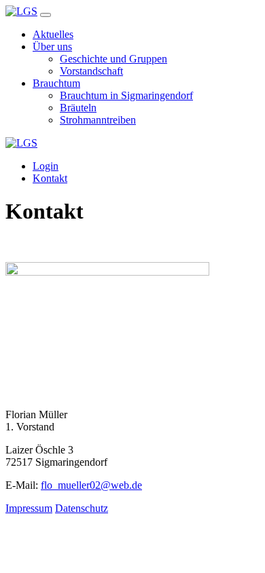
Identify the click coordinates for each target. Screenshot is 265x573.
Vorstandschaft (91, 71)
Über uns (52, 46)
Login (45, 166)
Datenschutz (81, 508)
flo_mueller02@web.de (91, 485)
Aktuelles (53, 34)
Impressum (28, 508)
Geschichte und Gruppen (113, 58)
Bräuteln (78, 107)
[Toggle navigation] (45, 15)
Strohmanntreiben (98, 120)
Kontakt (50, 178)
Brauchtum (56, 83)
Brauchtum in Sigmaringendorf (126, 95)
